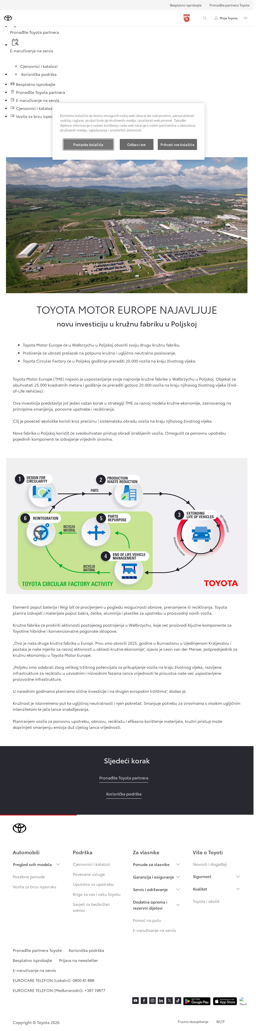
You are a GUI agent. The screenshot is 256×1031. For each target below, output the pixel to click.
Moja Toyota (229, 18)
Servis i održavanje (150, 889)
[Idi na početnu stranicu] (8, 18)
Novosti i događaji (210, 864)
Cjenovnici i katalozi (91, 864)
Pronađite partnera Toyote (230, 5)
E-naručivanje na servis (154, 930)
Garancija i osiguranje (153, 877)
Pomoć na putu (147, 920)
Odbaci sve (136, 144)
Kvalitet (200, 889)
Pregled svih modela (32, 864)
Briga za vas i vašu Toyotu (96, 894)
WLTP (220, 1021)
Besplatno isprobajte (186, 5)
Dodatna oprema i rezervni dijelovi (150, 905)
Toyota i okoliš (206, 901)
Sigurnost (202, 876)
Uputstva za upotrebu (93, 884)
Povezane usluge (89, 874)
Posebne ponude (29, 876)
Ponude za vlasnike (151, 864)
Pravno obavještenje (193, 1021)
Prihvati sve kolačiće (177, 144)
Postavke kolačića (88, 144)
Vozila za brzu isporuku (34, 886)
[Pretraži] (205, 18)
